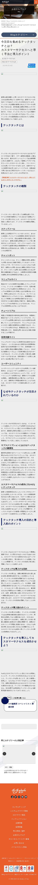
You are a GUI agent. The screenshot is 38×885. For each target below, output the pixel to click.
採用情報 (19, 827)
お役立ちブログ (19, 835)
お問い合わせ (19, 843)
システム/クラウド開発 (19, 811)
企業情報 (19, 823)
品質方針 (4, 858)
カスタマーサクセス (8, 58)
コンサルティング (19, 807)
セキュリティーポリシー (15, 858)
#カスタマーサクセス (9, 62)
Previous (4, 753)
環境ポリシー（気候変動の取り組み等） (19, 861)
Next (33, 753)
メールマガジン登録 (19, 847)
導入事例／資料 (19, 831)
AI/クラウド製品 (19, 815)
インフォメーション (19, 819)
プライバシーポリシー (30, 858)
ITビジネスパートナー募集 (19, 839)
